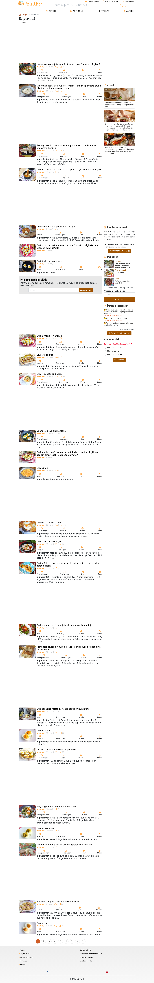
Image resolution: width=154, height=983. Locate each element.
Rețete (52, 11)
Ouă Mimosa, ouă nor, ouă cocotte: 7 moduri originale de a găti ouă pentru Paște (67, 246)
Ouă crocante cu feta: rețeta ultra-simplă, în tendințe (64, 625)
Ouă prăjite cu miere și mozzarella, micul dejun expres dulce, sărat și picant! (68, 564)
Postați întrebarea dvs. (121, 333)
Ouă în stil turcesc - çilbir (50, 541)
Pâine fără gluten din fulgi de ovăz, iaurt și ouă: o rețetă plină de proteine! (69, 648)
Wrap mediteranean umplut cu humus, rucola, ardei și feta (122, 265)
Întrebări (104, 11)
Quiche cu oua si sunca (49, 522)
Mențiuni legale (86, 961)
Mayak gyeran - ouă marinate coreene (57, 806)
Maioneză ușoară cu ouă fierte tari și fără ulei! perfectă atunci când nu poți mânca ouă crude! (69, 87)
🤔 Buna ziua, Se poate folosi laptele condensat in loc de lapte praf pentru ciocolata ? (118, 312)
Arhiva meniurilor (115, 288)
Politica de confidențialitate (91, 954)
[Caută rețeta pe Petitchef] (121, 5)
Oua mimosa (43, 730)
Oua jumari (42, 468)
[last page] (83, 941)
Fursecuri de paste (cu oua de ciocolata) (58, 901)
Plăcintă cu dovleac (115, 354)
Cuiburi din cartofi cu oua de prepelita (56, 749)
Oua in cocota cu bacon (49, 374)
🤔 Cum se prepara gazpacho (115, 318)
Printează (129, 288)
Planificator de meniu (118, 251)
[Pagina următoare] (77, 941)
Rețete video (25, 954)
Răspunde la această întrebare (113, 315)
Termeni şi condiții (87, 957)
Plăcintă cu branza (114, 347)
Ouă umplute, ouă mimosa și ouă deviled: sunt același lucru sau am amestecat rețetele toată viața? (67, 453)
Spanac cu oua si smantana (51, 431)
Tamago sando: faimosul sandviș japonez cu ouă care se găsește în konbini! (66, 146)
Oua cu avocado (45, 828)
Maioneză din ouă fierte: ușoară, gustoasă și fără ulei (64, 844)
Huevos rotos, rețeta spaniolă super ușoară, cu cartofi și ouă (68, 64)
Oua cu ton (42, 923)
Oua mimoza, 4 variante (49, 335)
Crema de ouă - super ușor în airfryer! (56, 226)
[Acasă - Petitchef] (20, 15)
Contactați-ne (85, 950)
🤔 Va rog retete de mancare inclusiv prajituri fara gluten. (118, 324)
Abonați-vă (85, 290)
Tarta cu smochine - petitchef (123, 282)
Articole (77, 11)
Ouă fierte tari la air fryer (50, 261)
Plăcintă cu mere (113, 351)
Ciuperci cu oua (45, 355)
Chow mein (119, 272)
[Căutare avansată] (125, 6)
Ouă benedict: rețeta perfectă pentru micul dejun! (63, 709)
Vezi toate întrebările (127, 329)
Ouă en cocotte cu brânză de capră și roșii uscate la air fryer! (69, 169)
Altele (130, 11)
